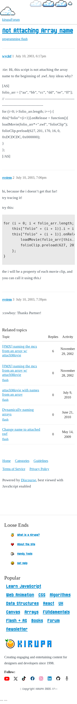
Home (6, 461)
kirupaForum (11, 19)
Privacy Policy (39, 469)
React (48, 603)
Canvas (13, 612)
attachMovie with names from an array (20, 392)
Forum (53, 620)
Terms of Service (13, 469)
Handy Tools (24, 554)
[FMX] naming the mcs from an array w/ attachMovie (19, 350)
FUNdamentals (56, 612)
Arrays (31, 612)
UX (60, 603)
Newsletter (17, 629)
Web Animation (20, 595)
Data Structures (22, 603)
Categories (22, 461)
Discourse (28, 480)
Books (37, 620)
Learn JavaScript (23, 586)
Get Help (22, 563)
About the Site (26, 544)
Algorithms (60, 595)
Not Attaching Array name (37, 31)
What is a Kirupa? (28, 535)
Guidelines (41, 461)
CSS (41, 595)
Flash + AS (16, 620)
